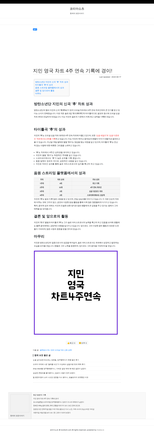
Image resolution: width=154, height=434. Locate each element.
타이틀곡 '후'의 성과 (44, 85)
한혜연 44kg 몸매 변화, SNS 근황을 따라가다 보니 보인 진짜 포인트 (56, 405)
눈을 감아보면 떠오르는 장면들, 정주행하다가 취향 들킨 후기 (56, 360)
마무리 (38, 93)
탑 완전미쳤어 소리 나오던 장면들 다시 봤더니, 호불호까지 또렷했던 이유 (60, 377)
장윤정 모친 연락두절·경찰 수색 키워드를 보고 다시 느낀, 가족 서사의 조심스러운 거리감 (63, 409)
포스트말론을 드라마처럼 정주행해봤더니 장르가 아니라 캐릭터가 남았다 (58, 402)
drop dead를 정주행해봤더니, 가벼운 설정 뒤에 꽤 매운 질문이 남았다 (59, 369)
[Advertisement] (77, 49)
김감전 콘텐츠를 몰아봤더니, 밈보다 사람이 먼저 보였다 (54, 373)
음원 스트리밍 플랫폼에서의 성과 (49, 87)
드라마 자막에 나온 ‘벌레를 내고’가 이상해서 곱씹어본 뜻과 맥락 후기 (59, 364)
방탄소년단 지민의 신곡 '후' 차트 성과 (51, 82)
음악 (35, 29)
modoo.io (100, 430)
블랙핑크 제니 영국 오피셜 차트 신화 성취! (56, 350)
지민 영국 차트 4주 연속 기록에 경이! (46, 398)
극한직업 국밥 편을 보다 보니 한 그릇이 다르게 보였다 (52, 413)
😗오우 (83, 343)
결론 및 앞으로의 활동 (44, 90)
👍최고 (71, 343)
